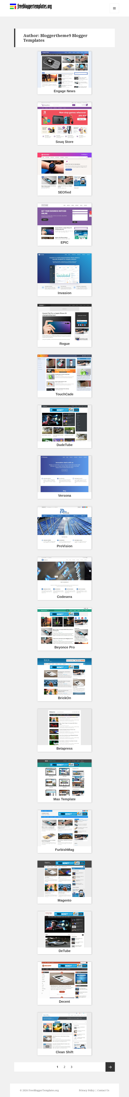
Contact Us (103, 1090)
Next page (110, 1067)
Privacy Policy (87, 1090)
